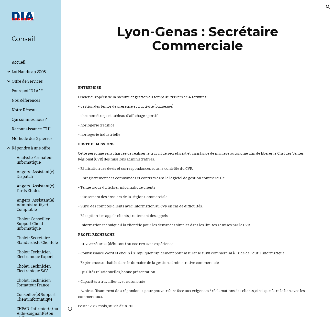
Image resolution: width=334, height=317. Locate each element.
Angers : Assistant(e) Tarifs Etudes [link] (35, 188)
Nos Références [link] (26, 100)
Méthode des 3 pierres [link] (32, 138)
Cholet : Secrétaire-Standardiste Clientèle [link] (37, 240)
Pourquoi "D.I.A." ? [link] (27, 91)
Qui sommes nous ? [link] (29, 119)
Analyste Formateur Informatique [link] (35, 160)
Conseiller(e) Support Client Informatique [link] (36, 297)
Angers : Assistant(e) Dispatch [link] (35, 174)
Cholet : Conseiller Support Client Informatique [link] (33, 224)
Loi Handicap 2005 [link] (29, 71)
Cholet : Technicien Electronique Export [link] (35, 254)
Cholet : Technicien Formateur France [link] (34, 282)
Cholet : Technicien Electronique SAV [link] (34, 268)
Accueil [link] (18, 62)
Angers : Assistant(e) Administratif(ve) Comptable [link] (35, 205)
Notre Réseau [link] (24, 110)
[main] (197, 38)
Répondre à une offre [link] (31, 148)
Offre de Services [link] (27, 81)
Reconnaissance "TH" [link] (31, 129)
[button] (328, 7)
